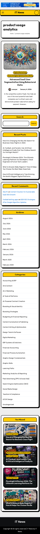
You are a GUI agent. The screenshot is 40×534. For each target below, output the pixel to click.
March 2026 (7, 244)
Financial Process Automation (14, 353)
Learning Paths (8, 368)
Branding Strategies (10, 312)
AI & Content (7, 286)
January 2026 (8, 255)
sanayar (14, 89)
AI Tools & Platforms (10, 296)
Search (20, 117)
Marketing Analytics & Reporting (15, 374)
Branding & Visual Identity (12, 306)
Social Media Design (10, 389)
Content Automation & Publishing (15, 322)
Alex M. (5, 192)
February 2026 (8, 249)
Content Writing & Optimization (14, 327)
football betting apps (10, 199)
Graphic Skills (8, 363)
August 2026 (8, 218)
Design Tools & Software (12, 332)
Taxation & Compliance (11, 394)
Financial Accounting (11, 348)
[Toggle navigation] (2, 12)
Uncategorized (8, 404)
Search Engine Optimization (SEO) (20, 76)
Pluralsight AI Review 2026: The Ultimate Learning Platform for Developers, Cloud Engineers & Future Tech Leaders (18, 160)
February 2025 (8, 265)
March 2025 (7, 260)
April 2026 (6, 239)
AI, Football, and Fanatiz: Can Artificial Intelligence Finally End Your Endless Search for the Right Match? (19, 150)
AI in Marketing (8, 291)
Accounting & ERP (9, 281)
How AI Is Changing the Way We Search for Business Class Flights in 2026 (19, 439)
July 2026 (6, 224)
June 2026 (7, 229)
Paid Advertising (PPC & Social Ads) (16, 379)
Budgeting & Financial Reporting (15, 317)
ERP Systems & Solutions (12, 343)
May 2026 (6, 234)
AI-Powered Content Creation (14, 301)
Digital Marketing (20, 72)
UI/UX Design (8, 399)
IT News (19, 12)
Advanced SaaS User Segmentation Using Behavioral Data (20, 82)
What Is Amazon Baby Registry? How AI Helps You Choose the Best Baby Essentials (20, 505)
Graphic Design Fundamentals (14, 358)
